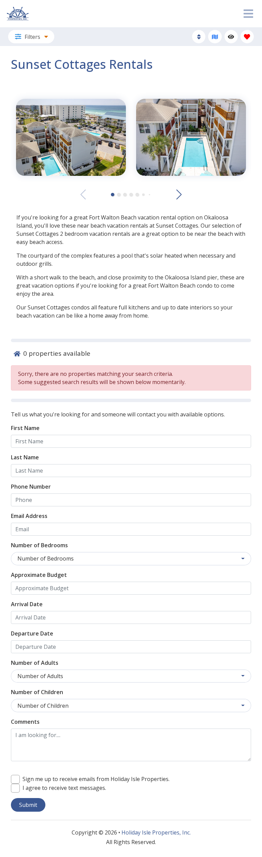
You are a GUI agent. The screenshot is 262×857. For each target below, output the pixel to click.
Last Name (25, 457)
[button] (112, 194)
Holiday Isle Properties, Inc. (156, 832)
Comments (25, 721)
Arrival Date (27, 604)
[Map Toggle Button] (214, 36)
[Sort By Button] (198, 36)
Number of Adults (34, 663)
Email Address (29, 516)
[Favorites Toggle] (247, 36)
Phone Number (31, 486)
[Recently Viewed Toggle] (231, 36)
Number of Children (37, 692)
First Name (25, 428)
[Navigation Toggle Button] (248, 13)
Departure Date (32, 633)
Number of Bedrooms (39, 545)
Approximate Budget (39, 575)
